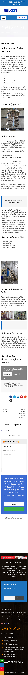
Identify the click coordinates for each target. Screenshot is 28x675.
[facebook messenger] (10, 628)
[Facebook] (3, 628)
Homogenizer (11, 1)
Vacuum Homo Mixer (9, 450)
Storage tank (7, 446)
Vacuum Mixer (19, 1)
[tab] (14, 369)
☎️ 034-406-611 (21, 17)
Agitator (11, 2)
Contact (14, 504)
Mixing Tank (4, 1)
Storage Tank (17, 2)
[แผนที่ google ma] (18, 628)
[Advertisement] (14, 533)
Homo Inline (6, 458)
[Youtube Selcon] (14, 628)
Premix (25, 1)
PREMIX (5, 462)
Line (14, 509)
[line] (6, 628)
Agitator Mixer (8, 470)
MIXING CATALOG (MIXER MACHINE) (22, 414)
